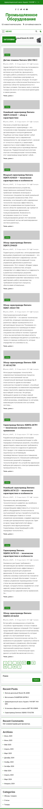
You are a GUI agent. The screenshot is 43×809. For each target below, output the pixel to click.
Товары (7, 805)
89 (14, 667)
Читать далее (7, 96)
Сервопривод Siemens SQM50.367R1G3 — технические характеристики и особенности (18, 553)
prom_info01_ (9, 64)
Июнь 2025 (8, 740)
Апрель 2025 (8, 749)
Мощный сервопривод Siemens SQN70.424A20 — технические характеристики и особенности (18, 178)
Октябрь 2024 (9, 766)
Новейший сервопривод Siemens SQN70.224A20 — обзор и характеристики (18, 115)
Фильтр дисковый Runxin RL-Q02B (18, 38)
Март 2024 (8, 779)
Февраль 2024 (9, 784)
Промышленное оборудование (21, 17)
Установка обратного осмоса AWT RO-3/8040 (21, 708)
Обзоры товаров (10, 796)
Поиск (5, 676)
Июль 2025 (8, 736)
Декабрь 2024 (9, 758)
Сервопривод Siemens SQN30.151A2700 (19, 713)
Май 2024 (7, 771)
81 (24, 663)
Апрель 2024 (8, 775)
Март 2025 (8, 753)
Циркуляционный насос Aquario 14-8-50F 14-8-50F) (19, 2)
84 (5, 667)
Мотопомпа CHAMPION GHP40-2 (17, 697)
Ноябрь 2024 (8, 762)
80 (19, 663)
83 (33, 663)
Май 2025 (7, 745)
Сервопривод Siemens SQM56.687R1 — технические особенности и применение (20, 428)
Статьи (7, 55)
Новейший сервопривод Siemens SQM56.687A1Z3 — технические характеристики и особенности (18, 491)
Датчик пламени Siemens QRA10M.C (20, 60)
